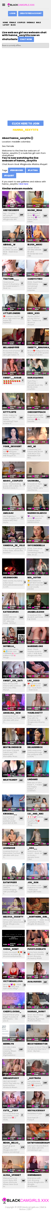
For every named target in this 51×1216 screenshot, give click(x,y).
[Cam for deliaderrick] (37, 736)
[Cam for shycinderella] (37, 534)
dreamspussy (11, 1078)
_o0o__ (32, 848)
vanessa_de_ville (14, 545)
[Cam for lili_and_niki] (37, 803)
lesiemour (9, 848)
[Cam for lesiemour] (13, 837)
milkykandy (10, 779)
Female (12, 22)
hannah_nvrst (36, 1011)
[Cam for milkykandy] (13, 768)
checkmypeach (36, 412)
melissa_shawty (13, 916)
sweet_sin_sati (13, 680)
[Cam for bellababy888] (13, 336)
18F (45, 485)
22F (21, 249)
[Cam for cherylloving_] (13, 1000)
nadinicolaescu (37, 513)
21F (21, 417)
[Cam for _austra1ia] (37, 1067)
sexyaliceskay (36, 1110)
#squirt (9, 175)
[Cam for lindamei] (37, 768)
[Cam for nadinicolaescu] (37, 502)
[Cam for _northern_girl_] (37, 906)
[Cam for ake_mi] (37, 435)
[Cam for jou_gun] (37, 871)
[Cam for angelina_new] (13, 702)
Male (38, 22)
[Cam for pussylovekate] (37, 938)
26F (21, 888)
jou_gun (32, 882)
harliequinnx (35, 377)
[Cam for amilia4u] (13, 502)
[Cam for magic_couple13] (13, 470)
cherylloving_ (12, 1011)
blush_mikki (34, 244)
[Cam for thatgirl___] (13, 268)
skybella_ (9, 646)
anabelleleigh (35, 611)
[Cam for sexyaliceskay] (37, 1099)
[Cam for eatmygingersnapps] (37, 1132)
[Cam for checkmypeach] (37, 401)
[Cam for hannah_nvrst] (37, 1000)
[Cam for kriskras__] (13, 803)
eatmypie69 (10, 882)
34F (21, 617)
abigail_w (9, 244)
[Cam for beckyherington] (37, 1033)
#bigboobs (16, 170)
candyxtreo (34, 278)
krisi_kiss (33, 313)
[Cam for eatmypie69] (13, 871)
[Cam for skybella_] (13, 635)
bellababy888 (11, 347)
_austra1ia (34, 1078)
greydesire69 (11, 210)
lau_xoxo (33, 680)
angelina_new (12, 712)
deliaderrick (35, 747)
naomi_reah (34, 210)
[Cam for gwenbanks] (37, 1164)
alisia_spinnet (12, 1175)
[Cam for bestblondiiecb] (13, 736)
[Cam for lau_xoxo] (37, 669)
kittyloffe (9, 412)
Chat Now (26, 39)
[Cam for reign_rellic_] (13, 1132)
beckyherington (37, 1043)
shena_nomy (11, 949)
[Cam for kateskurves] (13, 601)
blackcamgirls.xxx (30, 1207)
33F (45, 216)
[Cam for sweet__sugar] (13, 367)
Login (12, 13)
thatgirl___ (11, 278)
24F (45, 785)
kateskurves (11, 611)
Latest (6, 25)
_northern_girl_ (38, 916)
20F (48, 417)
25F (21, 652)
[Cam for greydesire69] (13, 199)
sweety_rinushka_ (39, 347)
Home (5, 22)
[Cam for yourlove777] (37, 702)
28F (21, 215)
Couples (21, 22)
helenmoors (10, 577)
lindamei (32, 779)
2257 (29, 1209)
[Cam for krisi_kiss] (37, 302)
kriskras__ (10, 813)
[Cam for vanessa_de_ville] (13, 534)
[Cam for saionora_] (37, 470)
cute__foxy (10, 1110)
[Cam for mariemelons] (37, 635)
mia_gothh (34, 577)
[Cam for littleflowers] (13, 302)
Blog (13, 25)
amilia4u (8, 513)
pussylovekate (36, 949)
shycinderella (36, 545)
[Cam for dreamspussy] (13, 1067)
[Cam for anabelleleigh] (37, 601)
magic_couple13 (13, 480)
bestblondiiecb (12, 747)
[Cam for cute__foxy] (13, 1099)
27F (22, 1147)
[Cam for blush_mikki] (37, 233)
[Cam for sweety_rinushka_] (37, 336)
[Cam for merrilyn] (13, 1033)
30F (45, 319)
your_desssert (12, 446)
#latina (33, 170)
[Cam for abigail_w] (13, 233)
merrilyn (8, 1043)
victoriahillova (13, 981)
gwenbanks (34, 1175)
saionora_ (33, 480)
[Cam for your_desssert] (13, 435)
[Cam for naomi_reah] (37, 199)
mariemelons (35, 646)
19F (24, 451)
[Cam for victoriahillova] (13, 970)
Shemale (31, 22)
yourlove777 (35, 712)
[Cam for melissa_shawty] (13, 906)
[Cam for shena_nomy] (13, 938)
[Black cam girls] (21, 4)
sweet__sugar (12, 377)
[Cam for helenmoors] (13, 566)
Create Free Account (31, 13)
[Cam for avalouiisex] (37, 970)
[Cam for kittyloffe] (13, 401)
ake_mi (31, 446)
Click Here (23, 183)
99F (45, 284)
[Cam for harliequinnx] (37, 367)
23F (23, 717)
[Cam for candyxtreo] (37, 268)
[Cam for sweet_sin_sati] (13, 669)
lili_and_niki (35, 813)
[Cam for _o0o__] (37, 837)
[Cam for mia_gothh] (37, 566)
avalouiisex (34, 981)
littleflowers (11, 313)
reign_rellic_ (11, 1142)
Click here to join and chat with (25, 124)
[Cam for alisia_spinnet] (13, 1164)
